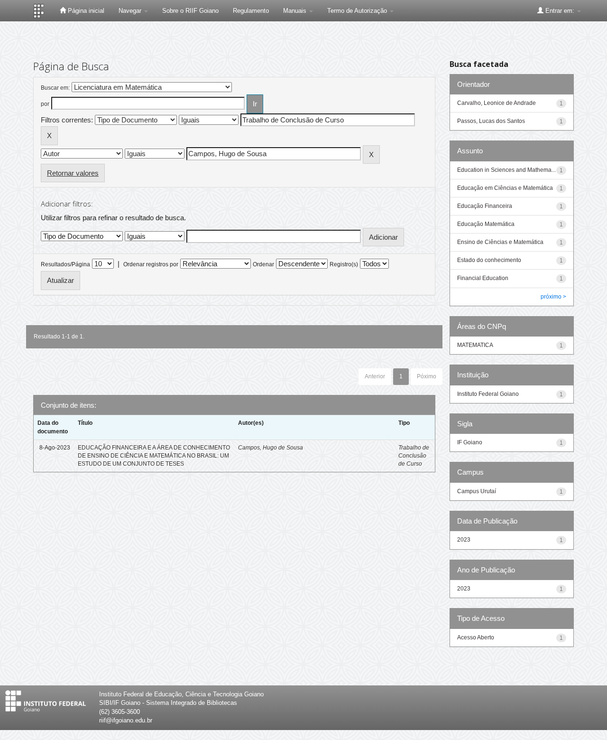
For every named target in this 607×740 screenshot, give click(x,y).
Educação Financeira (484, 206)
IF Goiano (469, 442)
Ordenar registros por (150, 264)
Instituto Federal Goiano (488, 394)
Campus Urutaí (476, 491)
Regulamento (251, 10)
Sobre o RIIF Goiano (190, 10)
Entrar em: (559, 10)
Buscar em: (55, 87)
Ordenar (263, 264)
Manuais (295, 10)
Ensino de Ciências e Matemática (500, 242)
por (45, 104)
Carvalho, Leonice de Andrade (496, 103)
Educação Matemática (486, 224)
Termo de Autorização (358, 10)
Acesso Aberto (475, 637)
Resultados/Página (65, 264)
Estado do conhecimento (489, 260)
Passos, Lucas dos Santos (491, 121)
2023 (463, 539)
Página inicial (85, 10)
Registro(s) (344, 264)
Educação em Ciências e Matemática (505, 188)
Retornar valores (73, 173)
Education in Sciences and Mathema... (506, 170)
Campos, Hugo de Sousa (270, 447)
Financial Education (482, 278)
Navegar (131, 10)
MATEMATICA (475, 345)
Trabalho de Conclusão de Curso (413, 455)
